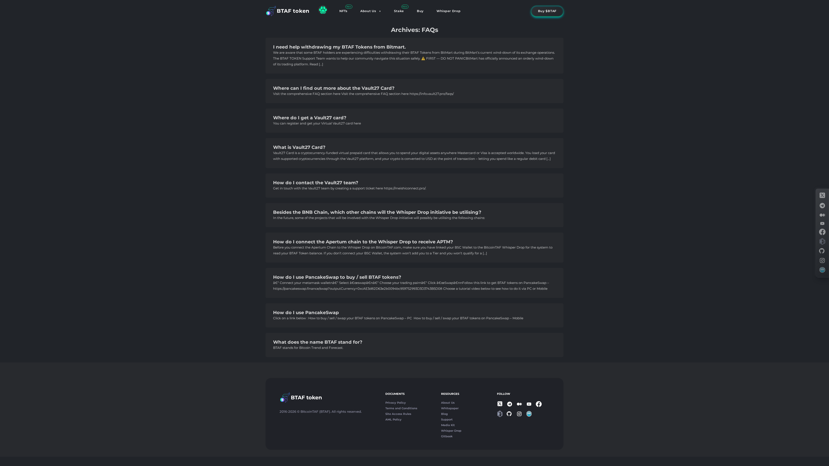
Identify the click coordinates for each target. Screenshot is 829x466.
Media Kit (448, 425)
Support (447, 419)
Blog (444, 414)
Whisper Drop (448, 11)
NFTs (343, 11)
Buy (420, 11)
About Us (368, 11)
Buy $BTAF (547, 11)
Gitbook (446, 436)
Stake (399, 11)
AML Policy (393, 419)
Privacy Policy (395, 402)
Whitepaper (450, 408)
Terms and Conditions (401, 408)
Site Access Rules (398, 414)
